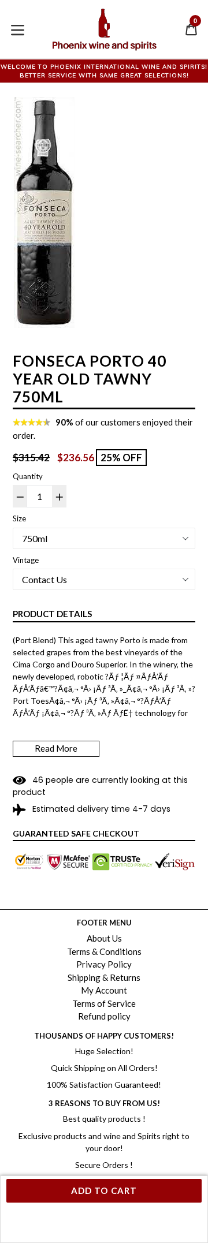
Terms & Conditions (104, 951)
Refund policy (104, 1016)
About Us (104, 938)
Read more (56, 748)
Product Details (52, 614)
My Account (104, 990)
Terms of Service (104, 1003)
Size (19, 518)
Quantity (28, 476)
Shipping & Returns (104, 977)
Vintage (26, 560)
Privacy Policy (104, 964)
